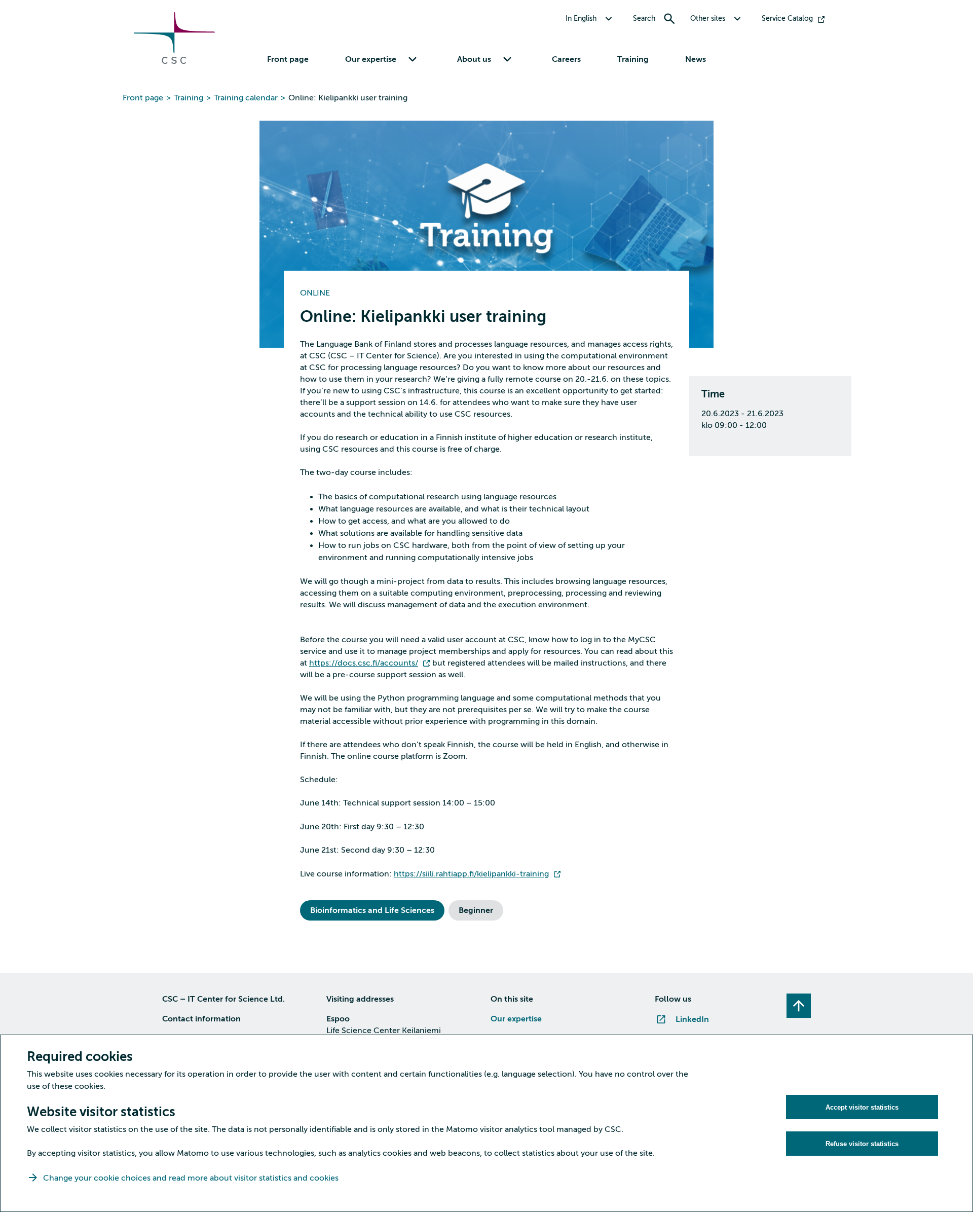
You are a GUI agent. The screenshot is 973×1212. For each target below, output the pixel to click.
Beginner (476, 910)
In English (581, 18)
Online (315, 293)
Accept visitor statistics (862, 1107)
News (695, 59)
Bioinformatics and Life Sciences (372, 910)
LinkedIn (692, 1019)
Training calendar (246, 97)
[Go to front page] (174, 61)
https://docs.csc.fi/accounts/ (363, 663)
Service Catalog (787, 18)
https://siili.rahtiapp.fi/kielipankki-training (471, 873)
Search (644, 18)
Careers (566, 59)
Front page (288, 59)
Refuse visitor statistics (862, 1144)
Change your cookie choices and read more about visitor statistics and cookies (191, 1178)
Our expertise (516, 1018)
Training (633, 59)
